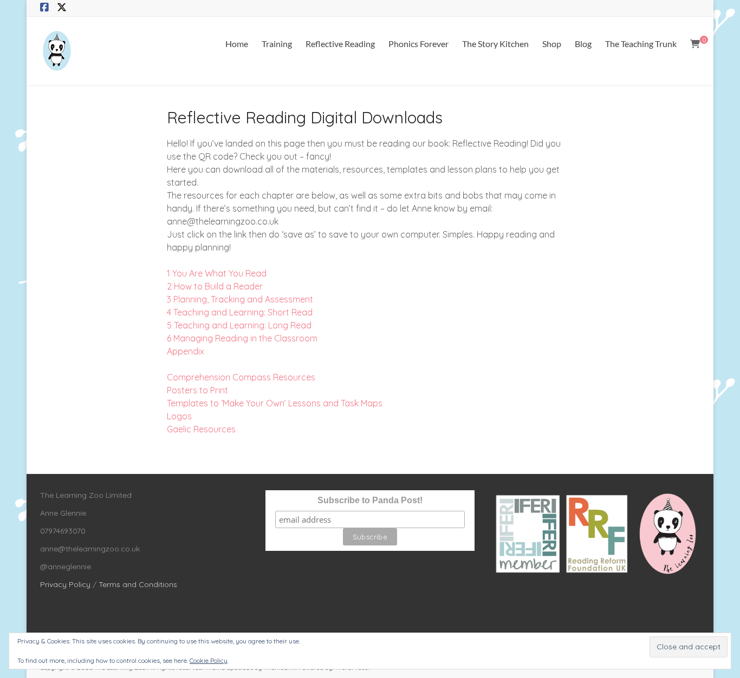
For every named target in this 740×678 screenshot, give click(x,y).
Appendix (185, 351)
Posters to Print (197, 390)
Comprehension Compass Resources (241, 377)
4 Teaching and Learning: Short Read (240, 312)
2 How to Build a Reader (215, 286)
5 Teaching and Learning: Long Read (239, 325)
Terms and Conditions (138, 584)
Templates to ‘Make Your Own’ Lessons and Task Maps (274, 403)
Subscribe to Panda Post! (370, 500)
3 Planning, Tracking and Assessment (240, 299)
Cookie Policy (209, 660)
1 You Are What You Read (217, 273)
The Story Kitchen (495, 43)
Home (236, 43)
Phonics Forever (418, 43)
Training (277, 43)
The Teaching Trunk (641, 43)
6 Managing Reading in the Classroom (242, 338)
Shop (551, 43)
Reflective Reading (340, 43)
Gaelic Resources (201, 429)
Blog (583, 43)
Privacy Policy (65, 584)
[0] (695, 43)
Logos (179, 416)
